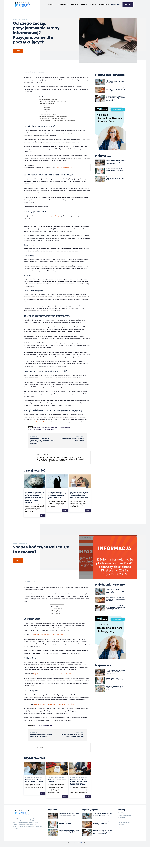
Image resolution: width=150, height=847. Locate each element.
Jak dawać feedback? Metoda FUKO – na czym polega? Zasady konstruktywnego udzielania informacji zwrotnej (79, 495)
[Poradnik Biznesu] (22, 4)
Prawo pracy (28, 489)
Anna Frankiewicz (29, 72)
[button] (115, 4)
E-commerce (23, 19)
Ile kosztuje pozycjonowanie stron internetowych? (53, 116)
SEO (44, 105)
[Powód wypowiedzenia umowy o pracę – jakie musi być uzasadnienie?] (100, 163)
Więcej (42, 515)
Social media (46, 107)
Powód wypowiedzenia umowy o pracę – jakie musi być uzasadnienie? (115, 162)
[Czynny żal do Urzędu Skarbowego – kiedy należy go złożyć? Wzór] (100, 82)
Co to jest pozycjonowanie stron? (49, 99)
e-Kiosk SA (80, 843)
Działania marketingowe (49, 114)
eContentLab (73, 843)
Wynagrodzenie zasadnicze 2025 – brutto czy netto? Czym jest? (115, 178)
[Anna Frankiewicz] (30, 457)
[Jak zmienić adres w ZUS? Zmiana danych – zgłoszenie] (100, 171)
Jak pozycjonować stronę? (47, 103)
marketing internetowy (50, 427)
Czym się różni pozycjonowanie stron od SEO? (52, 118)
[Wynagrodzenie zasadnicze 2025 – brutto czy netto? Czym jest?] (100, 179)
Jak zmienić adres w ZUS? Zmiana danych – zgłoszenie (115, 169)
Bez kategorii (73, 489)
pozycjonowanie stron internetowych (41, 429)
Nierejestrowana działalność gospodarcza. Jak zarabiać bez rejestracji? (115, 89)
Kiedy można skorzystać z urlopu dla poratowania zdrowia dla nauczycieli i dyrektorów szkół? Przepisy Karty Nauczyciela (57, 496)
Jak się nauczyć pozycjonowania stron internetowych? (54, 101)
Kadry (49, 489)
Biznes (15, 19)
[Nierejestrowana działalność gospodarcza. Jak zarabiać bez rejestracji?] (100, 90)
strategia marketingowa (54, 216)
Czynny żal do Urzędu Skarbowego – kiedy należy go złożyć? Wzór (115, 81)
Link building (46, 109)
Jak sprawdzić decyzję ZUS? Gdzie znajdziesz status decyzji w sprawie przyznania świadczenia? (115, 98)
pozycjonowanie (65, 427)
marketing (36, 427)
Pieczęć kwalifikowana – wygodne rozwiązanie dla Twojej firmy (57, 120)
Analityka (45, 112)
